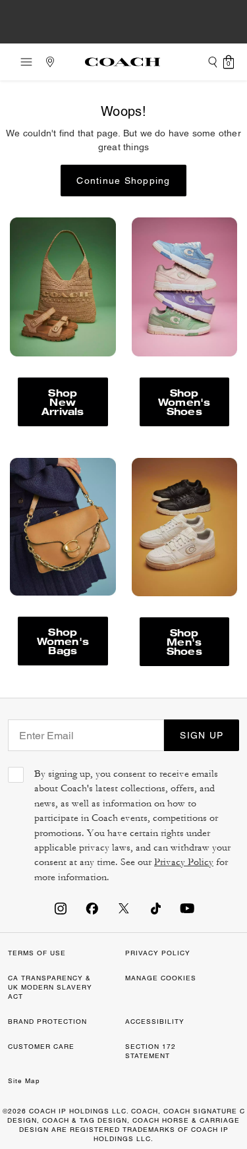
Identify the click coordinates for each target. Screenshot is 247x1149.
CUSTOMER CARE (41, 1046)
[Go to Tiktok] (155, 908)
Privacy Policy (183, 862)
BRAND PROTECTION (47, 1021)
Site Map (24, 1081)
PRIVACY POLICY (157, 953)
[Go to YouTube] (187, 908)
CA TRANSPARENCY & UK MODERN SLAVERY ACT (50, 987)
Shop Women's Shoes (184, 401)
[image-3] (63, 286)
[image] (185, 286)
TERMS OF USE (37, 953)
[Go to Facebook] (92, 908)
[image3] (63, 527)
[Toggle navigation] (22, 62)
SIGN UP (201, 735)
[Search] (213, 62)
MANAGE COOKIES (160, 978)
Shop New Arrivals (62, 401)
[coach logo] (122, 62)
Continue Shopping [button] (123, 180)
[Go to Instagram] (61, 908)
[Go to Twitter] (124, 908)
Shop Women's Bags (63, 640)
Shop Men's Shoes (184, 641)
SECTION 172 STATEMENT (150, 1051)
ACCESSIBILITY (154, 1021)
